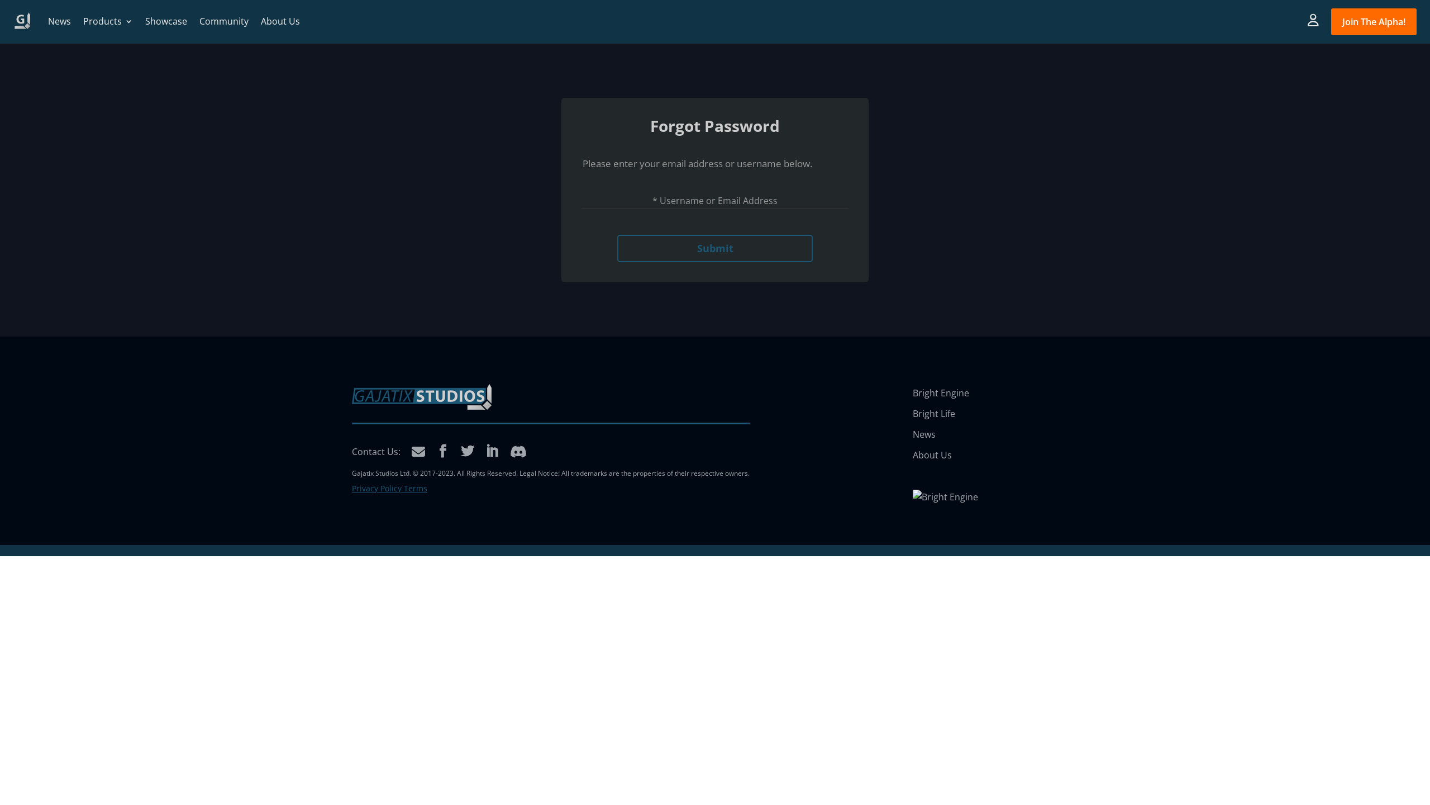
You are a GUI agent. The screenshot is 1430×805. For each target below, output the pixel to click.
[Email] (418, 451)
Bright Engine (941, 393)
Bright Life (934, 414)
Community (224, 21)
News (59, 21)
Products (102, 21)
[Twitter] (467, 451)
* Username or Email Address (715, 201)
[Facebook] (443, 451)
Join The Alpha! (1373, 22)
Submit (715, 248)
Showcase (166, 21)
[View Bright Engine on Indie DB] (945, 497)
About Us (280, 21)
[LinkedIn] (492, 451)
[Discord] (518, 451)
